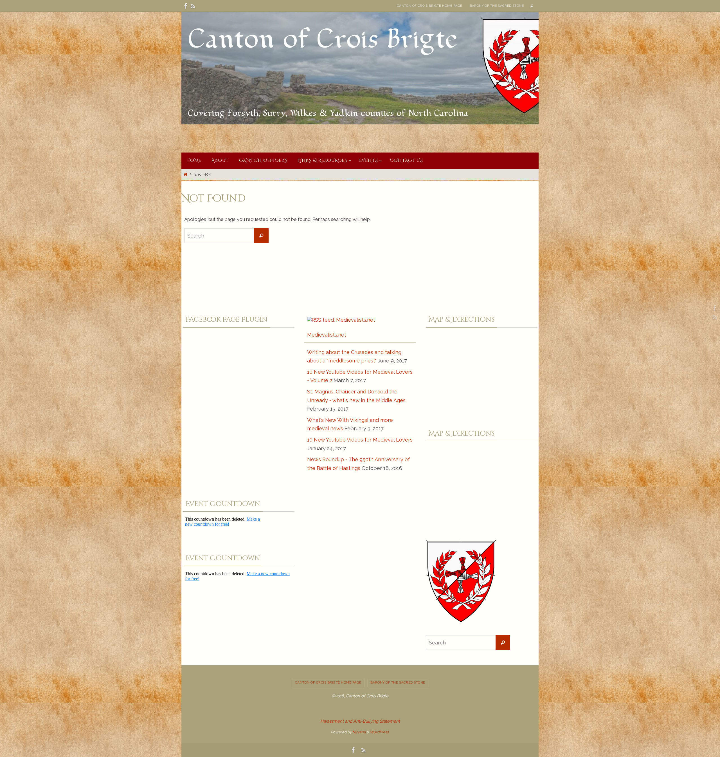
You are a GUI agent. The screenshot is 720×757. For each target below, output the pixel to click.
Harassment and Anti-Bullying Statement (360, 721)
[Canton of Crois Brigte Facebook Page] (185, 5)
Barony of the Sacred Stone (497, 6)
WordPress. (379, 732)
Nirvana (359, 732)
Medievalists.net (326, 335)
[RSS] (193, 5)
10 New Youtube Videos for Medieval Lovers (360, 440)
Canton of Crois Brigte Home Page (429, 6)
